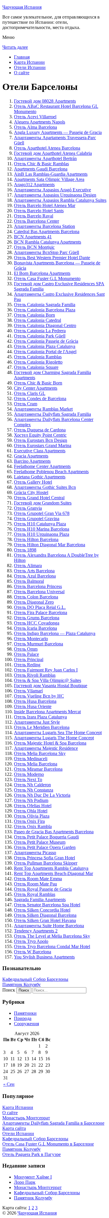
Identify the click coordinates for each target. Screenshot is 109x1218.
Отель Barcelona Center (36, 221)
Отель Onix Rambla (33, 826)
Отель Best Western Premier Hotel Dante (52, 257)
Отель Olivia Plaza (31, 816)
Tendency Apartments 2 (36, 930)
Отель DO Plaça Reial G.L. (40, 607)
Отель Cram (25, 403)
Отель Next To (28, 779)
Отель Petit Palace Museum (39, 842)
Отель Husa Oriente (32, 706)
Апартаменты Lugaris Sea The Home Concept (58, 732)
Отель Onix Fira (29, 821)
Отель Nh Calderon (32, 784)
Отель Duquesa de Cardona (40, 429)
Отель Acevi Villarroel (35, 116)
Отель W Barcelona (32, 951)
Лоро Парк (24, 1182)
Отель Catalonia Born (34, 315)
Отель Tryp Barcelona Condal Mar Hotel (52, 946)
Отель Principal (28, 659)
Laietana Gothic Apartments (39, 476)
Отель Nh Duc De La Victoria (42, 795)
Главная (22, 57)
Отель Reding (27, 664)
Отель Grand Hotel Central (39, 497)
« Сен (9, 1084)
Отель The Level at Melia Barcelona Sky (52, 936)
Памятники (25, 1013)
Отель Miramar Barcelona (38, 769)
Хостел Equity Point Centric (40, 435)
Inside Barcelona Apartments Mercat (47, 711)
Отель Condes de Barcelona (40, 398)
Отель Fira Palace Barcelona (40, 612)
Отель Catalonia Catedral (37, 320)
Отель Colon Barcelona (36, 596)
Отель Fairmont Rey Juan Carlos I (46, 669)
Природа (22, 1018)
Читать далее (15, 47)
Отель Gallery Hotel (33, 482)
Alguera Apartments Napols (39, 121)
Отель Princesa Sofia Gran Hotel (44, 857)
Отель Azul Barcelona (35, 575)
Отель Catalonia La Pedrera (40, 330)
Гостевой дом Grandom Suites (43, 502)
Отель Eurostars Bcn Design (40, 440)
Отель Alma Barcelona (35, 127)
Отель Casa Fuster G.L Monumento (47, 278)
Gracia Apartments (31, 455)
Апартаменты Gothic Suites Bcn (45, 487)
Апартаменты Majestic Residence (46, 748)
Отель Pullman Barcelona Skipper (45, 863)
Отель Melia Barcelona (35, 763)
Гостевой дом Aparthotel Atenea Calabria (53, 153)
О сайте (21, 72)
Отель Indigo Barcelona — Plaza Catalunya (54, 633)
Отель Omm (25, 649)
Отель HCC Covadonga (36, 622)
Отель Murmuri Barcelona (38, 643)
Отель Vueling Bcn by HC (39, 696)
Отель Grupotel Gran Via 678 (41, 513)
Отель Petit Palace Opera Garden (45, 847)
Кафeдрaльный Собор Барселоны (35, 979)
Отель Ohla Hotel (30, 810)
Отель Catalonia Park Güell (39, 335)
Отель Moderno (29, 774)
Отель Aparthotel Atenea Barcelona (47, 148)
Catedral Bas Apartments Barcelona (46, 231)
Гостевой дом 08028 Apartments (45, 101)
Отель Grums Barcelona (36, 617)
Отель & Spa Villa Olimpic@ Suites (47, 680)
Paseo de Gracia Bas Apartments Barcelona (54, 831)
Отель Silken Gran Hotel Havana (45, 920)
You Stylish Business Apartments (44, 956)
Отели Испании (30, 67)
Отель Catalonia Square (36, 367)
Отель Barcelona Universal (39, 591)
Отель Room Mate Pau (35, 883)
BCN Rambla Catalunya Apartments (47, 241)
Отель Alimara (28, 565)
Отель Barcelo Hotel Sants (39, 210)
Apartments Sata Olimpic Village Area (49, 179)
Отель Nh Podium (31, 800)
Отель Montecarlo (31, 638)
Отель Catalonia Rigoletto (38, 362)
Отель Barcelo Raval (33, 215)
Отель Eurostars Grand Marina (42, 445)
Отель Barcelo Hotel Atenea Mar (44, 205)
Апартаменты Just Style (37, 722)
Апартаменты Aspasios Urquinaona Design (55, 195)
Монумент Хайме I (33, 1177)
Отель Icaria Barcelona (35, 628)
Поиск (8, 990)
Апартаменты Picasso (35, 852)
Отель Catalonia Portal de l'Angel (45, 351)
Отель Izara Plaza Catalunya (40, 716)
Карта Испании (29, 62)
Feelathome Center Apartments (42, 466)
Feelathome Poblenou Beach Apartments (51, 471)
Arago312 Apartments (34, 184)
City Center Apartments (35, 388)
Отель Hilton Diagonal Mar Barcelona (49, 544)
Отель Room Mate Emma (38, 878)
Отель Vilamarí (28, 690)
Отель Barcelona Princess (38, 586)
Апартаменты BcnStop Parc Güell (46, 252)
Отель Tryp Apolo (31, 941)
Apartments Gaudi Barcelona (40, 168)
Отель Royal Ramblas (34, 894)
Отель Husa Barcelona (35, 701)
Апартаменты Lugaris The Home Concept (54, 737)
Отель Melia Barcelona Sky (40, 753)
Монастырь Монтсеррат (38, 1187)
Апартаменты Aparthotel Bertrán (45, 158)
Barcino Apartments (32, 461)
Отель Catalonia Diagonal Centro (45, 325)
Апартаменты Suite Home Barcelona (49, 925)
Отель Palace (26, 654)
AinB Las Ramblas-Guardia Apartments (50, 174)
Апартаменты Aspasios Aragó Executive (52, 189)
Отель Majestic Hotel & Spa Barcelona (50, 742)
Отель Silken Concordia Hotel (42, 909)
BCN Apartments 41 (33, 236)
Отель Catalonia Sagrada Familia (44, 304)
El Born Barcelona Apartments (42, 273)
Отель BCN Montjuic (34, 247)
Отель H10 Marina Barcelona (41, 529)
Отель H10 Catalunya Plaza (40, 523)
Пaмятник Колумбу (21, 984)
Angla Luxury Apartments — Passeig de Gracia (58, 132)
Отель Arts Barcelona (34, 570)
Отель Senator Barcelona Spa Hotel (47, 904)
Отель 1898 (25, 549)
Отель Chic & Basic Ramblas (41, 163)
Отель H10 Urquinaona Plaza (41, 534)
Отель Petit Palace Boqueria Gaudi (46, 836)
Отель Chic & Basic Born (38, 382)
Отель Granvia (28, 508)
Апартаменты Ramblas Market (43, 408)
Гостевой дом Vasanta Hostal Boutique (50, 685)
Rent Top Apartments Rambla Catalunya (51, 868)
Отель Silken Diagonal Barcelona (45, 915)
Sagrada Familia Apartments (40, 899)
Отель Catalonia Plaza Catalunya (44, 346)
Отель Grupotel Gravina (36, 518)
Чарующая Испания (22, 7)
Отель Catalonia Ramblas (38, 356)
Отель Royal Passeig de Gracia (43, 889)
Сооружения (26, 1023)
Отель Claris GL (29, 393)
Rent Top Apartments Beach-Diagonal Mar (53, 873)
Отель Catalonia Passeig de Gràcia (46, 341)
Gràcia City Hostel (31, 492)
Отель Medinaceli (30, 758)
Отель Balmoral (29, 581)
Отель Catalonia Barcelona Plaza (44, 309)
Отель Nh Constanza (33, 789)
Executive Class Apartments (39, 450)
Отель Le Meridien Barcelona (41, 727)
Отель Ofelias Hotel (32, 805)
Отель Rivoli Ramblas (35, 675)
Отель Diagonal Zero (34, 602)
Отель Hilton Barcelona (36, 539)
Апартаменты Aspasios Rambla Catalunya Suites (60, 200)
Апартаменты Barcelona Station (44, 226)
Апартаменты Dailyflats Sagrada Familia (52, 414)
